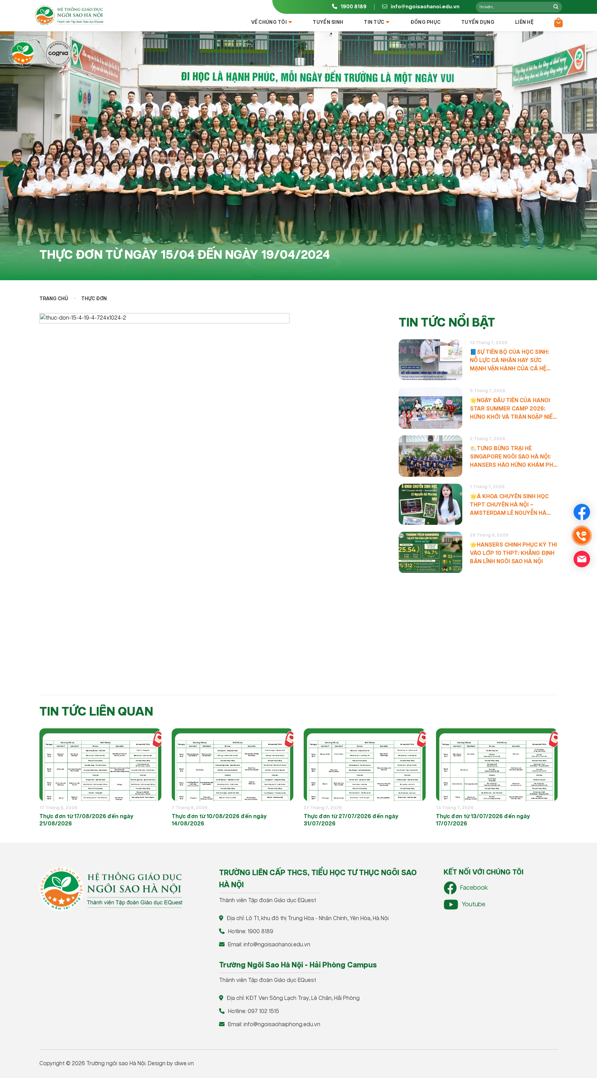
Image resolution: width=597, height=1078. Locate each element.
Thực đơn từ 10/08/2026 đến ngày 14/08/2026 (219, 820)
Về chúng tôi (269, 22)
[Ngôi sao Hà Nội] (68, 15)
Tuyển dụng (477, 22)
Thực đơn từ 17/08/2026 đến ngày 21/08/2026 (86, 820)
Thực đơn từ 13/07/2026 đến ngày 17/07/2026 (483, 820)
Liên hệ (524, 22)
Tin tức (374, 22)
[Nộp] (555, 7)
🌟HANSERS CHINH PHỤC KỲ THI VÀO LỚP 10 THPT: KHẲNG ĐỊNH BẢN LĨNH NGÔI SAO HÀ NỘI (513, 553)
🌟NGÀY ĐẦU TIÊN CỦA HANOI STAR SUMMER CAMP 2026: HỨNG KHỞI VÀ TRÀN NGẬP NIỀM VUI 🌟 (513, 409)
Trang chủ (53, 298)
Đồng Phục (425, 22)
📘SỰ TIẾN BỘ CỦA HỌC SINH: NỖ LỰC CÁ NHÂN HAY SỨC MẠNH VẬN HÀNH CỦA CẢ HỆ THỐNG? (509, 361)
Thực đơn (94, 298)
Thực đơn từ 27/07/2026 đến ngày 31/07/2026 (351, 820)
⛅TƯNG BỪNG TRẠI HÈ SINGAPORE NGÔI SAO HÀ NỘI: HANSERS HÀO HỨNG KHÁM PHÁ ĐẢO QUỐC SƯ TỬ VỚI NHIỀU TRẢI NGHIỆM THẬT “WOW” (513, 457)
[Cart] (558, 22)
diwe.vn (184, 1064)
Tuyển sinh (328, 22)
